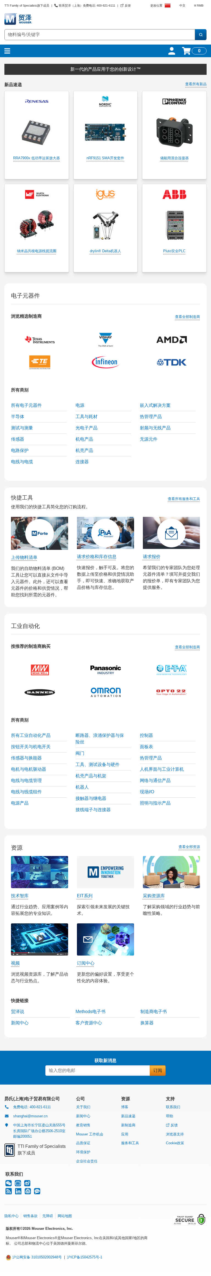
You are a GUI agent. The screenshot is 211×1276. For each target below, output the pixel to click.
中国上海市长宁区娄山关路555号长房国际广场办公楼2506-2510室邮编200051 (39, 1131)
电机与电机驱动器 (28, 769)
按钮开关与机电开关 (31, 746)
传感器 (17, 439)
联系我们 (173, 1107)
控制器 (146, 735)
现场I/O (147, 791)
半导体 (17, 416)
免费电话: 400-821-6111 (32, 1107)
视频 (15, 963)
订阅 (157, 1070)
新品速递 (128, 1116)
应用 (124, 1134)
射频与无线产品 (155, 428)
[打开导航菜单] (7, 51)
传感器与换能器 (26, 758)
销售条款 (30, 1216)
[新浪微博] (27, 1184)
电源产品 (20, 803)
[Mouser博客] (37, 1192)
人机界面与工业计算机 (162, 769)
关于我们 (83, 1107)
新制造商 (128, 1125)
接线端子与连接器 (93, 809)
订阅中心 (86, 963)
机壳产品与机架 (91, 775)
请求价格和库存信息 (96, 556)
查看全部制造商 (187, 317)
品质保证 (83, 1143)
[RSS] (8, 1192)
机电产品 (84, 439)
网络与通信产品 (155, 780)
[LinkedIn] (18, 1192)
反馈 (174, 1125)
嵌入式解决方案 (155, 405)
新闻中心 (83, 1116)
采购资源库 (154, 895)
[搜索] (200, 34)
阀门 (80, 753)
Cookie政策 (175, 1143)
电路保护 (20, 450)
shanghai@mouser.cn (30, 1116)
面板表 (146, 746)
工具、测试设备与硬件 (98, 764)
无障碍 (47, 1216)
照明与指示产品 (155, 803)
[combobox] (100, 34)
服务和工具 (130, 1143)
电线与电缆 (22, 461)
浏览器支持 (175, 1134)
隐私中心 (11, 1216)
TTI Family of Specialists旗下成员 (26, 5)
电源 (80, 405)
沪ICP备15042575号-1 (84, 1257)
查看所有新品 (196, 84)
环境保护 (83, 1152)
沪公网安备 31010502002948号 (36, 1257)
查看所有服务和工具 (184, 499)
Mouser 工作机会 (89, 1134)
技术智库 (20, 895)
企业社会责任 (87, 1161)
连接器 (82, 461)
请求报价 (151, 556)
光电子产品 (87, 428)
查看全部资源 (189, 847)
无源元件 (148, 439)
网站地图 (65, 1216)
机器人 (82, 787)
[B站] (18, 1184)
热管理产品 (151, 416)
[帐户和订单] (171, 51)
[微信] (8, 1184)
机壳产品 (84, 450)
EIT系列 (85, 895)
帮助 (169, 1116)
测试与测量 (22, 428)
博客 (124, 1107)
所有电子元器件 (26, 405)
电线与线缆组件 (26, 791)
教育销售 (83, 1125)
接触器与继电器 (91, 798)
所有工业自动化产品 (31, 735)
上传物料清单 (24, 557)
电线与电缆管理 (26, 780)
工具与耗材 (87, 416)
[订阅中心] (28, 1192)
